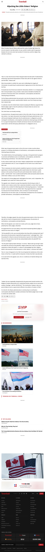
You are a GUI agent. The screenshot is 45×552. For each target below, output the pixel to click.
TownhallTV (3, 510)
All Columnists (32, 512)
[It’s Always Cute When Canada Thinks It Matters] (22, 465)
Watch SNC (32, 523)
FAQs (37, 493)
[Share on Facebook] (27, 10)
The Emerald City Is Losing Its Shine (9, 344)
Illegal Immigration (19, 510)
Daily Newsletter (33, 521)
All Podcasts (3, 527)
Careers (17, 521)
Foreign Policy (18, 508)
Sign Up (41, 544)
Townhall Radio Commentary (6, 525)
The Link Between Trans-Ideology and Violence (11, 391)
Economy (17, 506)
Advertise (17, 519)
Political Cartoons (4, 508)
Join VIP (41, 493)
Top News (2, 500)
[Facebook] (24, 494)
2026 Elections (18, 500)
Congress (17, 502)
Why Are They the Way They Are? (9, 426)
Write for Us (18, 525)
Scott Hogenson (4, 392)
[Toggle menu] (2, 1)
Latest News (3, 502)
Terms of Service (3, 548)
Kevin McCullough (33, 504)
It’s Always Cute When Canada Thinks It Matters (12, 479)
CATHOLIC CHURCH (4, 301)
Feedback (14, 548)
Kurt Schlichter (32, 500)
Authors (2, 512)
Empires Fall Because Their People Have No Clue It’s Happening (15, 368)
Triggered (2, 519)
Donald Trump (18, 504)
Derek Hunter (32, 502)
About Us (17, 517)
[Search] (43, 1)
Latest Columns (3, 504)
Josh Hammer (32, 510)
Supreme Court (18, 512)
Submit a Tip (18, 523)
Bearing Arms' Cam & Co (5, 523)
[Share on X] (22, 10)
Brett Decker (4, 346)
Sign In (33, 493)
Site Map (25, 548)
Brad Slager (32, 506)
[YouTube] (26, 494)
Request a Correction (20, 548)
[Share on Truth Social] (25, 10)
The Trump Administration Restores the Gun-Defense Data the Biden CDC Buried (21, 431)
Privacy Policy (9, 548)
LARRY (2, 517)
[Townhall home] (5, 493)
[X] (19, 494)
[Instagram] (22, 494)
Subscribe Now (28, 317)
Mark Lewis (4, 369)
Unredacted (3, 521)
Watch (2, 506)
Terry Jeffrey (12, 9)
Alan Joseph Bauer (33, 508)
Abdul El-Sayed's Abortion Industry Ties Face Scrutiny (15, 421)
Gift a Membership (33, 519)
